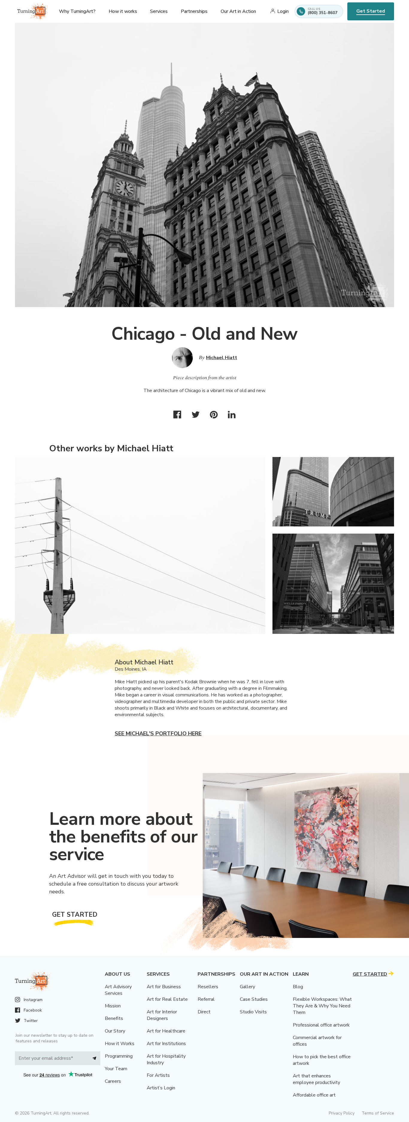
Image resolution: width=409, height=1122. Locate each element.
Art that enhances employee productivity (316, 1079)
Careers (113, 1081)
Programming (119, 1056)
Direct (204, 1012)
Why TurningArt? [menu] (77, 11)
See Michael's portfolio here (158, 733)
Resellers (208, 986)
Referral (206, 999)
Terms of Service (378, 1113)
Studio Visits (253, 1012)
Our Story (115, 1031)
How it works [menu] (123, 11)
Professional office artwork (321, 1025)
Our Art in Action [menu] (238, 11)
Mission (113, 1006)
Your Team (116, 1068)
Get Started (370, 11)
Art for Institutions (166, 1043)
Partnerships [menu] (194, 11)
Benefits (114, 1018)
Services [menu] (159, 11)
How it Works (119, 1043)
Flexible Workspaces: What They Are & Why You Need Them (322, 1006)
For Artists (158, 1075)
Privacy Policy (342, 1113)
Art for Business (164, 986)
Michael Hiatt (221, 357)
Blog (298, 986)
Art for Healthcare (166, 1031)
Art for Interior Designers (162, 1015)
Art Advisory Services (118, 990)
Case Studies (254, 999)
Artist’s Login (161, 1088)
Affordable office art (314, 1095)
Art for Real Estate (167, 999)
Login (283, 11)
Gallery (247, 986)
